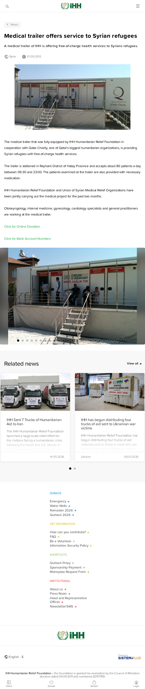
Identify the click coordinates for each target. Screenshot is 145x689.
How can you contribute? (68, 532)
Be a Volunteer (60, 541)
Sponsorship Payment (66, 567)
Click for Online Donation (22, 226)
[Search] (7, 6)
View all (132, 363)
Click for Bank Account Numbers (27, 238)
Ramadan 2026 (61, 510)
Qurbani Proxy (60, 563)
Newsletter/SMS (61, 606)
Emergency (58, 501)
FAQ (53, 536)
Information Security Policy (69, 545)
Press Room (58, 593)
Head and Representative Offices (68, 600)
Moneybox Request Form (68, 572)
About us (56, 589)
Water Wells (58, 506)
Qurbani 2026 (60, 515)
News (14, 24)
